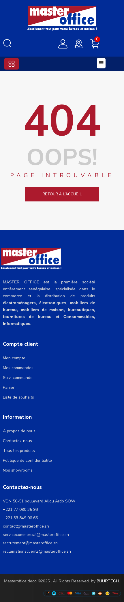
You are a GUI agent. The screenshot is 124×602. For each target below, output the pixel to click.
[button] (11, 64)
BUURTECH (108, 581)
